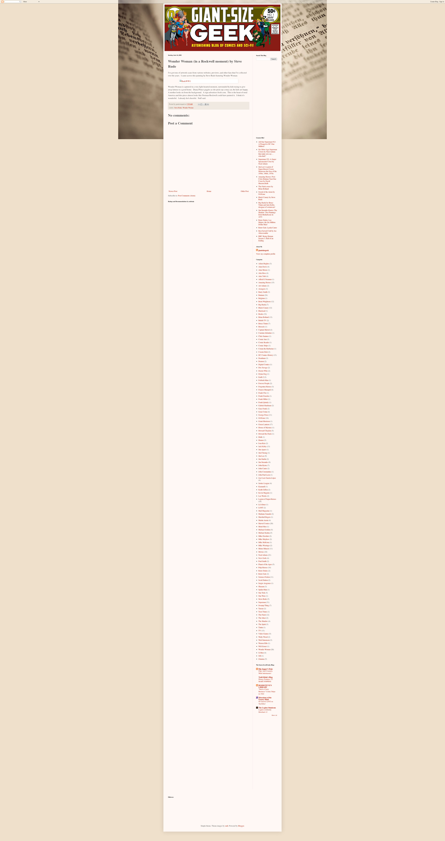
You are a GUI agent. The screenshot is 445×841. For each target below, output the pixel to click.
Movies (261, 552)
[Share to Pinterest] (208, 104)
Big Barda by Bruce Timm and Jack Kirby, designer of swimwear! (266, 204)
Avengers (261, 289)
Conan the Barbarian (266, 348)
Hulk (260, 437)
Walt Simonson (264, 640)
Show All (274, 715)
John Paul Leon (264, 475)
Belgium (261, 298)
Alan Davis (262, 266)
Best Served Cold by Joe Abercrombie (267, 232)
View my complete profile (265, 254)
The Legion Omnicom (267, 707)
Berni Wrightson (264, 301)
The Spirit (262, 624)
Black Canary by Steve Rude (266, 198)
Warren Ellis (262, 643)
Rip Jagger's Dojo (266, 669)
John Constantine (264, 471)
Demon (261, 361)
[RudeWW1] (208, 81)
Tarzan (260, 608)
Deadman (261, 358)
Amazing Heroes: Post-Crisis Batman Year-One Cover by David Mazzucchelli (267, 180)
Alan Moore (262, 270)
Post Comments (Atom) (186, 195)
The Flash (262, 615)
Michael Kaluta (264, 533)
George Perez (263, 415)
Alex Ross (262, 273)
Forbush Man (263, 380)
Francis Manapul (264, 389)
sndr (226, 826)
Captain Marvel (264, 329)
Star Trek (261, 592)
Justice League (263, 483)
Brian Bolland (263, 317)
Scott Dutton (263, 580)
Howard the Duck (265, 434)
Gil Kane (261, 418)
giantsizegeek (263, 250)
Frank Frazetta (263, 396)
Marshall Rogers (264, 517)
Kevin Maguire (264, 493)
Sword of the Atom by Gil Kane (266, 193)
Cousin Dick (263, 352)
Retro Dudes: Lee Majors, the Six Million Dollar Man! (266, 222)
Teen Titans (262, 611)
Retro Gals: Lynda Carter (267, 227)
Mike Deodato (263, 536)
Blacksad (261, 311)
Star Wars (261, 596)
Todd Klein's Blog (266, 677)
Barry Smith (262, 292)
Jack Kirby (262, 446)
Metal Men (262, 526)
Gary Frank (262, 408)
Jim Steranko (263, 462)
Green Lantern (263, 424)
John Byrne (262, 465)
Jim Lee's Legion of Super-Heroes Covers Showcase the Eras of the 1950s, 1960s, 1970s (267, 170)
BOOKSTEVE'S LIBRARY (265, 686)
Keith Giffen (263, 489)
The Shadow (263, 621)
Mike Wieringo (264, 545)
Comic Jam (262, 339)
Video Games (263, 633)
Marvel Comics (264, 523)
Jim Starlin (262, 459)
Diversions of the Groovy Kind (265, 698)
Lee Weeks (262, 496)
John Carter (262, 468)
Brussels (261, 326)
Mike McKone (263, 542)
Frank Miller (263, 399)
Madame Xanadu (264, 514)
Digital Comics (263, 364)
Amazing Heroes (264, 282)
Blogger (241, 826)
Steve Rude (178, 108)
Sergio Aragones (264, 583)
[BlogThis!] (201, 104)
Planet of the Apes (265, 564)
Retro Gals (262, 574)
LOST (260, 507)
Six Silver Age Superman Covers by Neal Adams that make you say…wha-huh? (267, 152)
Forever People (263, 383)
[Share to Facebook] (206, 104)
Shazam (261, 586)
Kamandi (261, 486)
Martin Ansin (263, 520)
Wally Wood (263, 637)
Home (209, 191)
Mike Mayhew (263, 539)
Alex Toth (262, 276)
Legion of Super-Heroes (267, 499)
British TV (262, 320)
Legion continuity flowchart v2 (265, 710)
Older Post (245, 191)
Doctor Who (263, 371)
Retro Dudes (263, 570)
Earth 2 (261, 377)
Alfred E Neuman (265, 279)
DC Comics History (265, 355)
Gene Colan (262, 411)
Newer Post (173, 191)
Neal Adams (263, 555)
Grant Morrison (264, 421)
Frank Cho (262, 393)
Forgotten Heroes (264, 386)
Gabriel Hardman (264, 405)
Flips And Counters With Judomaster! (266, 672)
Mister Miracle (263, 548)
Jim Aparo (262, 449)
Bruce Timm (263, 323)
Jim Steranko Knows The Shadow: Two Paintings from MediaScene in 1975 (267, 213)
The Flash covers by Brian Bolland (265, 187)
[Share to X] (203, 104)
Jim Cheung (262, 453)
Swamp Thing (263, 605)
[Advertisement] (208, 182)
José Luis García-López (267, 478)
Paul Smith (262, 561)
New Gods (262, 558)
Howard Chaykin (264, 430)
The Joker (262, 618)
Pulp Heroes (262, 567)
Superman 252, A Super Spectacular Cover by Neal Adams (267, 161)
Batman (261, 295)
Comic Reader (263, 342)
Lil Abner (262, 504)
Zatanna (261, 659)
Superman (262, 602)
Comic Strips (263, 345)
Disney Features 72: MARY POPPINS (266, 680)
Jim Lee (261, 456)
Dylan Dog (262, 374)
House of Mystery (265, 427)
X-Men (261, 652)
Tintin (260, 627)
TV (259, 630)
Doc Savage (262, 367)
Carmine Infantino (265, 333)
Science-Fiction (264, 577)
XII (259, 656)
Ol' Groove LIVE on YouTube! (266, 702)
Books (260, 314)
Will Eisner (262, 646)
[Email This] (199, 104)
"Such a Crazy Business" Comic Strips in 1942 (267, 691)
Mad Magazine (263, 510)
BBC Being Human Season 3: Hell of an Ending (265, 238)
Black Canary (263, 307)
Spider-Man (262, 589)
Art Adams (262, 285)
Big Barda (262, 304)
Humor (261, 440)
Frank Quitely (263, 402)
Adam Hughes (263, 263)
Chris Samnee (263, 336)
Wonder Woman (188, 108)
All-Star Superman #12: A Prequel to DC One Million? (267, 144)
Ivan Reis (261, 443)
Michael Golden (264, 529)
